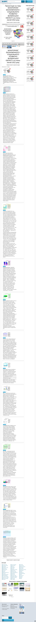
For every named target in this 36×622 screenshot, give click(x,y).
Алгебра (21, 564)
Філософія (13, 578)
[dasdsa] (16, 584)
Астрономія (22, 565)
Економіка (21, 568)
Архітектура (13, 565)
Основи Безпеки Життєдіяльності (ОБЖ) (15, 572)
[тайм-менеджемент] (27, 589)
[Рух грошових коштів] (4, 589)
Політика (4, 573)
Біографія (4, 566)
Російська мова (14, 575)
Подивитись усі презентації (10, 595)
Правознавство (22, 573)
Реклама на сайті (14, 607)
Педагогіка (22, 572)
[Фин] (10, 589)
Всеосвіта (13, 608)
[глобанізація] (16, 589)
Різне (21, 574)
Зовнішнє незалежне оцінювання (23, 569)
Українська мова (14, 577)
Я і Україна (13, 579)
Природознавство (5, 574)
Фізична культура (5, 578)
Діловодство (5, 568)
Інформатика (5, 564)
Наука (21, 571)
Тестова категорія (5, 576)
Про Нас (13, 605)
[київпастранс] (27, 584)
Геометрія (21, 567)
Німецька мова (14, 571)
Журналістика (5, 569)
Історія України (14, 564)
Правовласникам (14, 606)
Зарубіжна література (15, 569)
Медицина (21, 570)
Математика (13, 570)
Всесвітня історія (5, 567)
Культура (4, 570)
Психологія (13, 574)
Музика (4, 571)
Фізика (21, 577)
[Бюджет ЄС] (10, 584)
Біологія (13, 566)
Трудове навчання (14, 576)
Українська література (6, 577)
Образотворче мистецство (6, 572)
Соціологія (22, 575)
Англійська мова (5, 565)
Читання (4, 579)
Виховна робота (22, 566)
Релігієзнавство (5, 575)
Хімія (21, 578)
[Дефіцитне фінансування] (4, 584)
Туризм (21, 576)
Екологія (13, 568)
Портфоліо (13, 573)
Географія (13, 567)
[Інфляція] (21, 584)
